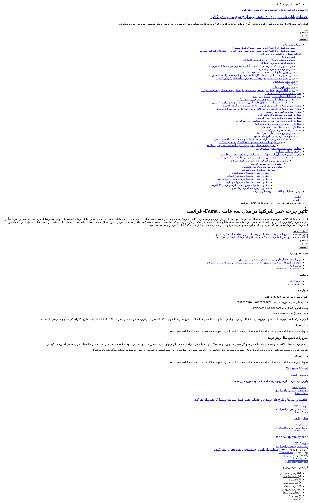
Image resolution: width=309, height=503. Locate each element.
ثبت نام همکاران (286, 56)
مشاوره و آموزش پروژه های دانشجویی (261, 166)
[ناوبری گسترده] (306, 30)
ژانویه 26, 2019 (300, 387)
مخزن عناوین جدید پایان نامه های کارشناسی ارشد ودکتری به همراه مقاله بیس (253, 75)
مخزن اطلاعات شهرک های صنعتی (283, 93)
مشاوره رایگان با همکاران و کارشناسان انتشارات (269, 60)
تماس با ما (295, 265)
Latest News (295, 281)
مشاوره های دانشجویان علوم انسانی (250, 172)
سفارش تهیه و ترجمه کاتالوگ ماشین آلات (279, 114)
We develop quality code (288, 268)
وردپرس (286, 455)
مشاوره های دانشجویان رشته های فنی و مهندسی (243, 179)
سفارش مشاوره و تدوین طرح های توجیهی (278, 117)
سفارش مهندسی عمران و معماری (276, 69)
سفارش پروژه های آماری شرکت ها (276, 133)
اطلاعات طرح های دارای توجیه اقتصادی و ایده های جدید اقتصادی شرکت (250, 139)
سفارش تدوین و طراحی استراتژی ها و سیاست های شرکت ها (268, 121)
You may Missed (297, 368)
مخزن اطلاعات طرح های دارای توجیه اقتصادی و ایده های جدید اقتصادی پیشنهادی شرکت (248, 90)
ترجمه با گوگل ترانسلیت (288, 151)
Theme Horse (286, 452)
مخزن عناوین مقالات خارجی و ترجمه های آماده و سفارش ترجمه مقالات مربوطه (252, 66)
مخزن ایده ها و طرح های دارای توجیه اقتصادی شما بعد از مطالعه (241, 145)
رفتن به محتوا (300, 458)
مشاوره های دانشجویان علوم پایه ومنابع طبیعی (244, 182)
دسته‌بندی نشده (293, 284)
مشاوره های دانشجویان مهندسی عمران (248, 176)
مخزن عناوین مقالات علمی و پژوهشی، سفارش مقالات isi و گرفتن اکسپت (255, 78)
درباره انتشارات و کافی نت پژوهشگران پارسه (277, 96)
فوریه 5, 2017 (300, 406)
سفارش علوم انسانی (283, 87)
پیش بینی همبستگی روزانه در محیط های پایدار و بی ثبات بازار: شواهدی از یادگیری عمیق (261, 234)
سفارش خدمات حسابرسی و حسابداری (280, 127)
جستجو (304, 32)
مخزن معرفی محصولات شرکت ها (283, 130)
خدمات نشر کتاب (292, 44)
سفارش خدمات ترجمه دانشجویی (258, 169)
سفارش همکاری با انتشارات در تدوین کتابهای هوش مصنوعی (263, 47)
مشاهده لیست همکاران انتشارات (277, 63)
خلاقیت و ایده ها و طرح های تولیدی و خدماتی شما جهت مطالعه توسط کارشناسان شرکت (253, 262)
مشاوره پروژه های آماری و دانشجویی (249, 188)
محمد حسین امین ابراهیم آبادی (291, 390)
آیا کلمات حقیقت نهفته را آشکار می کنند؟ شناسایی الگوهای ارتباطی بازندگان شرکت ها (262, 237)
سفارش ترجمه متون (284, 81)
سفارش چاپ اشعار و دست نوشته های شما (278, 124)
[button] (297, 461)
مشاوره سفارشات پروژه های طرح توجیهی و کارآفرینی (240, 185)
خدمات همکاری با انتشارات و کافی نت (281, 53)
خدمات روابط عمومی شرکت (266, 163)
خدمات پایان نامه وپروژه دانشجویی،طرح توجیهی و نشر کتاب (259, 17)
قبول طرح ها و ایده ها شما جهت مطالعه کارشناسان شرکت (250, 142)
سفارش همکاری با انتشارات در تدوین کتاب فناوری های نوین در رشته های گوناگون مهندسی (246, 50)
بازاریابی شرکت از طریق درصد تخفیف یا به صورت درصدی (270, 259)
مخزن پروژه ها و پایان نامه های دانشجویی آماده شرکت (266, 72)
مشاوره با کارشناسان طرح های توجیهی (274, 136)
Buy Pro (290, 84)
